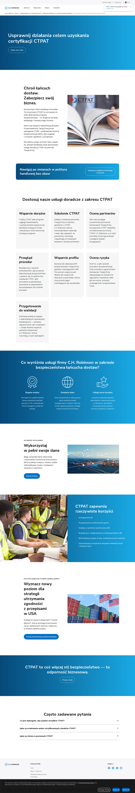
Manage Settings (104, 790)
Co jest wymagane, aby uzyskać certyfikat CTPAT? (42, 720)
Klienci (16, 13)
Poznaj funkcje (32, 476)
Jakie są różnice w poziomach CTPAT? (36, 736)
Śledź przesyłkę (106, 2)
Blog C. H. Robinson (36, 771)
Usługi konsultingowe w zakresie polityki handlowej (57, 13)
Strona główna (9, 13)
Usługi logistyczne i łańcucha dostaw (30, 13)
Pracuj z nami (67, 680)
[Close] (131, 7)
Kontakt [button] (57, 8)
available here (110, 8)
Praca (32, 768)
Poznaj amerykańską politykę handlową (41, 637)
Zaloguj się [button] (117, 2)
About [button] (47, 8)
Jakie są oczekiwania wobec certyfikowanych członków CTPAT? (48, 728)
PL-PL (128, 2)
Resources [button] (37, 8)
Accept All (116, 790)
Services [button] (27, 8)
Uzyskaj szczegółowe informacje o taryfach (100, 171)
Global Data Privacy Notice (86, 783)
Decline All (126, 790)
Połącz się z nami (17, 50)
